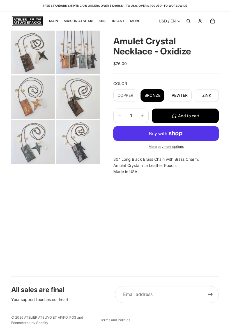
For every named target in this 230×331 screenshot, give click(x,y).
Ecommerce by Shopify (29, 323)
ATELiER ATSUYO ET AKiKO (46, 317)
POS (72, 317)
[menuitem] (135, 21)
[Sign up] (210, 294)
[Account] (200, 21)
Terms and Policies (115, 320)
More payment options (166, 147)
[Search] (188, 21)
